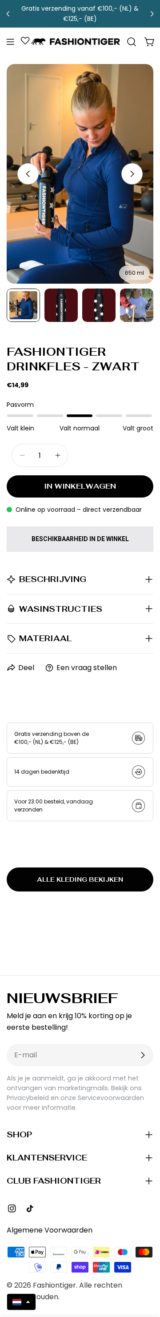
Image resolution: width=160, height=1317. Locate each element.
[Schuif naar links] (28, 174)
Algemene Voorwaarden (49, 1230)
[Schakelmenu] (10, 42)
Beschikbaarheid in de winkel (80, 538)
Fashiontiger (54, 1285)
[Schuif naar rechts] (132, 174)
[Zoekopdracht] (131, 42)
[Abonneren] (142, 1055)
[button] (21, 1302)
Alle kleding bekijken (80, 879)
